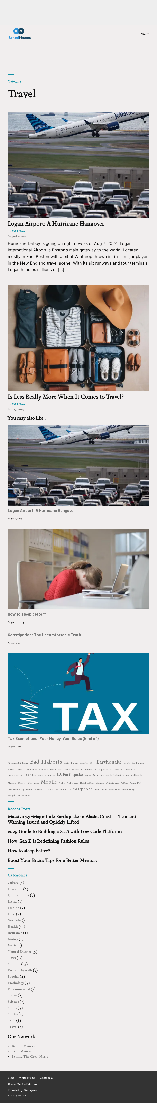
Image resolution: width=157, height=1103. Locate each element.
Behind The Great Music (30, 1056)
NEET (62, 783)
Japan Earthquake (46, 775)
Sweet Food (114, 789)
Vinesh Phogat (129, 789)
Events (12, 901)
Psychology (16, 983)
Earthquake (109, 762)
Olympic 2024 (112, 783)
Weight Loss (14, 795)
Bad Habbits (46, 761)
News (12, 958)
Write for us (27, 1077)
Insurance (15, 933)
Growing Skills (101, 769)
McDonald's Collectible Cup (114, 775)
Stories (13, 1014)
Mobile (49, 782)
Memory (22, 783)
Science (13, 1001)
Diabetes (84, 763)
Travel (12, 1027)
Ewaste (127, 763)
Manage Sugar (92, 775)
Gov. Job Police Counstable (78, 769)
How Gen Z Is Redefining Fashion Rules (48, 841)
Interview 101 (116, 769)
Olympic (99, 783)
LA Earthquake (70, 774)
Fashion (13, 908)
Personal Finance (34, 789)
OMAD (124, 783)
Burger (74, 763)
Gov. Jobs (14, 920)
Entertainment (18, 895)
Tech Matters (21, 1051)
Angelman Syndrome (18, 763)
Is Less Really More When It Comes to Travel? (66, 396)
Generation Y (57, 769)
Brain (66, 763)
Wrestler (26, 795)
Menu (145, 34)
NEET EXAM (87, 783)
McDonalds (136, 775)
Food (11, 914)
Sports (12, 1008)
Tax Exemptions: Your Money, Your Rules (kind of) (53, 738)
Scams (12, 995)
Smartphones (100, 789)
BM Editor (18, 231)
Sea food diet (61, 789)
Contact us (47, 1077)
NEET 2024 (72, 783)
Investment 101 (15, 775)
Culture (13, 883)
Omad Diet (135, 783)
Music (12, 945)
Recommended (19, 989)
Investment (130, 769)
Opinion (14, 964)
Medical (12, 783)
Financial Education (27, 769)
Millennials (33, 783)
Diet (92, 763)
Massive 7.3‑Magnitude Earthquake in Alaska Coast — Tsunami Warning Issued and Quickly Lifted (72, 819)
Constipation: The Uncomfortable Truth (44, 634)
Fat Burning (138, 763)
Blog (11, 1077)
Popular (13, 976)
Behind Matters (23, 1046)
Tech (11, 1020)
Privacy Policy (17, 1095)
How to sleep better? (27, 614)
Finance (12, 769)
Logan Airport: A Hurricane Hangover (56, 223)
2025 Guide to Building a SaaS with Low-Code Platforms (65, 831)
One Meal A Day (16, 789)
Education (15, 889)
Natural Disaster (19, 952)
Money (13, 939)
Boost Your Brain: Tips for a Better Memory (53, 860)
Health (13, 926)
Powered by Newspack (22, 1090)
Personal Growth (20, 970)
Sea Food (48, 789)
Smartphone (81, 789)
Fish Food (43, 769)
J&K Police (30, 775)
